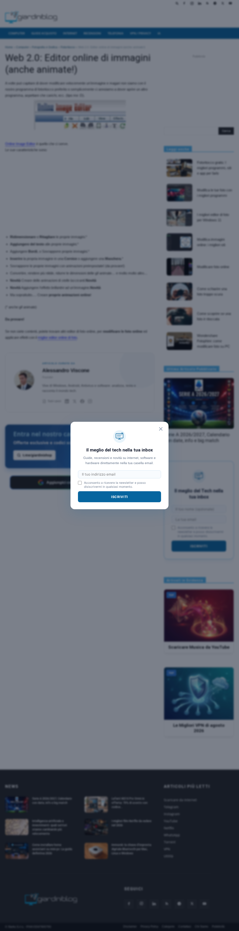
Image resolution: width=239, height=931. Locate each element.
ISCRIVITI (119, 497)
